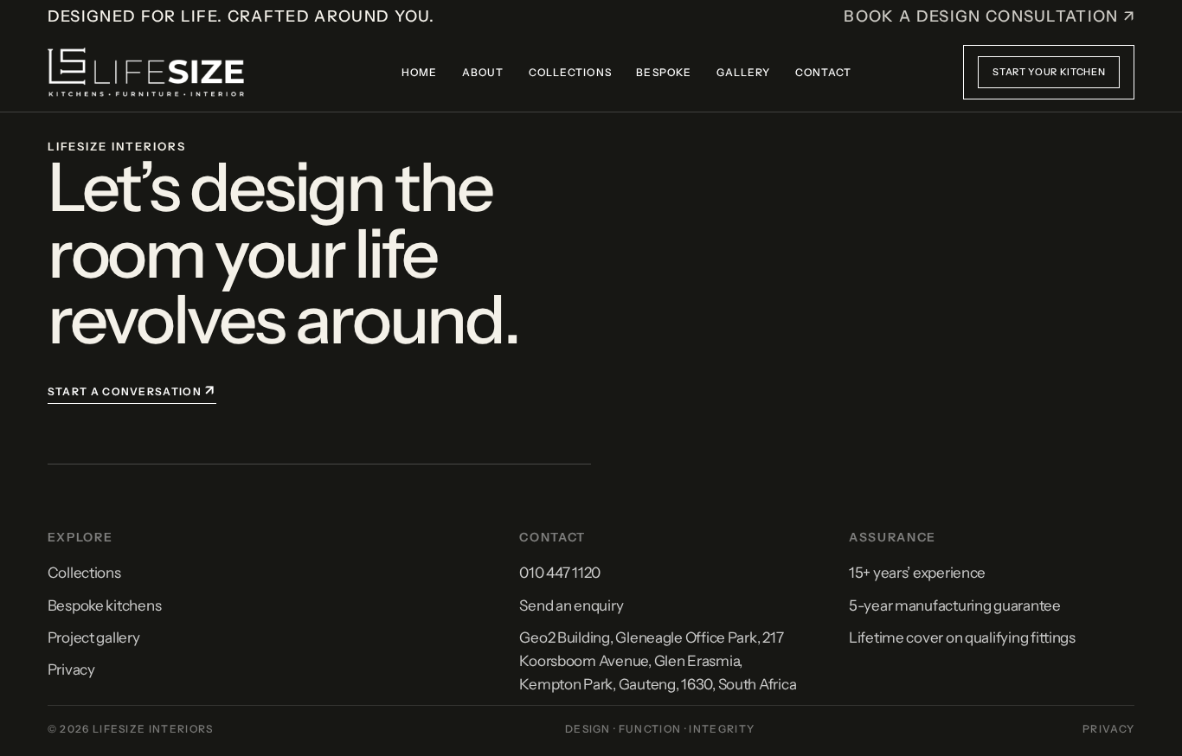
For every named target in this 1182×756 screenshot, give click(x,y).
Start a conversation (132, 390)
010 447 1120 (560, 572)
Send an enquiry (571, 605)
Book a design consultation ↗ (989, 16)
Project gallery (94, 637)
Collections (84, 572)
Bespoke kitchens (105, 605)
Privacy (71, 669)
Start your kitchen (1048, 72)
